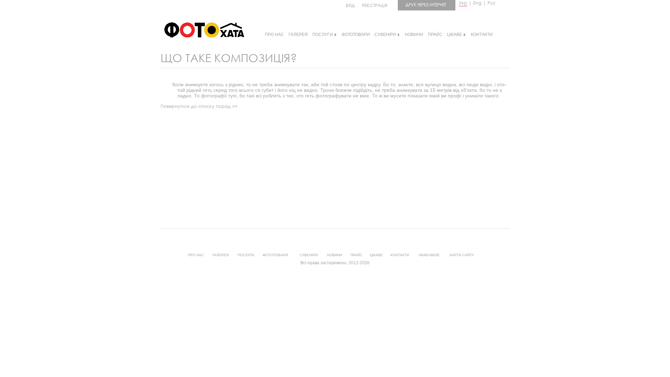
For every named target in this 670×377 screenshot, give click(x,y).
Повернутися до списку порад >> (199, 106)
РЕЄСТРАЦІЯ (374, 5)
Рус (491, 3)
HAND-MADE (429, 255)
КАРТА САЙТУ (462, 255)
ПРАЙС (435, 34)
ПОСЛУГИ (322, 34)
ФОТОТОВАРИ (356, 34)
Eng (477, 3)
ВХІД (350, 5)
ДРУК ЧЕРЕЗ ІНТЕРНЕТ (425, 5)
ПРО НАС (274, 34)
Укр (463, 3)
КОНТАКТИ (482, 34)
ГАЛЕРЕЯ (298, 34)
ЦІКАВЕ (454, 34)
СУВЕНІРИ (385, 34)
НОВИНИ (414, 34)
